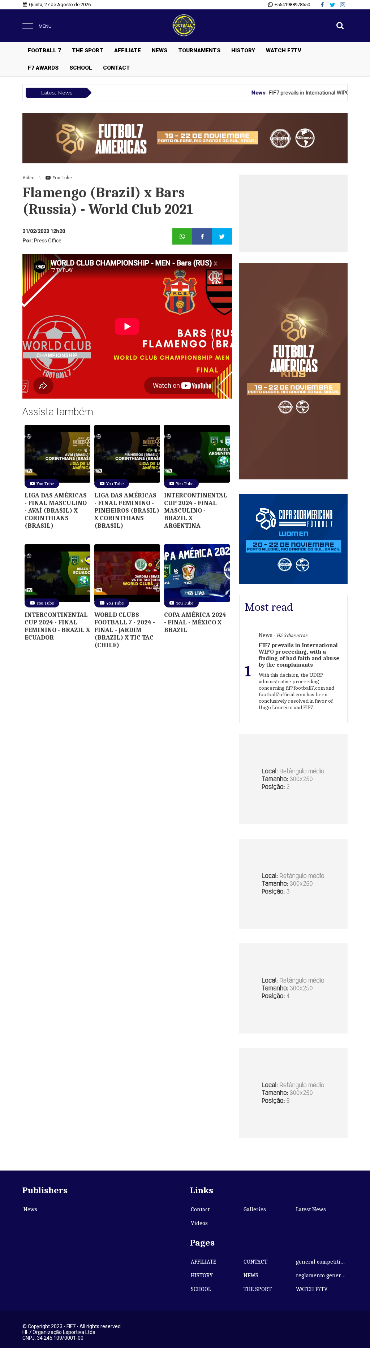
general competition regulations (321, 1262)
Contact (200, 1209)
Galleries (255, 1209)
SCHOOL (80, 68)
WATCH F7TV (283, 50)
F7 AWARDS (43, 68)
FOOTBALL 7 (44, 50)
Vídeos (199, 1223)
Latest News (311, 1209)
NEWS (159, 50)
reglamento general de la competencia (321, 1275)
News (30, 1209)
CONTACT (116, 68)
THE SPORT (87, 50)
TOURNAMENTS (199, 50)
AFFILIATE (127, 50)
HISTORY (243, 50)
